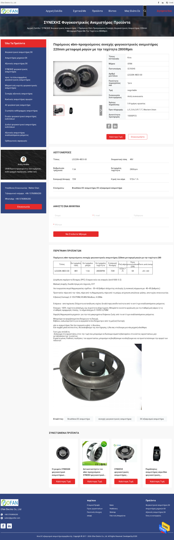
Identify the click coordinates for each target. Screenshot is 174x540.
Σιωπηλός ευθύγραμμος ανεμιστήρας (21, 111)
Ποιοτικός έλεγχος (94, 512)
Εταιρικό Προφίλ (93, 505)
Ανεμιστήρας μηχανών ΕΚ (16, 58)
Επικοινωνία (23, 206)
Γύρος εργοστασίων (94, 509)
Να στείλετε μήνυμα (76, 234)
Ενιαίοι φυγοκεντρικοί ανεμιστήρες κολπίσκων (21, 117)
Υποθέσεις (114, 509)
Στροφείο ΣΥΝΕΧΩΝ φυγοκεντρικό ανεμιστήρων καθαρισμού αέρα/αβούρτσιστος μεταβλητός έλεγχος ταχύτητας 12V (62, 472)
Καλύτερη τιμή (115, 137)
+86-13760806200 (33, 193)
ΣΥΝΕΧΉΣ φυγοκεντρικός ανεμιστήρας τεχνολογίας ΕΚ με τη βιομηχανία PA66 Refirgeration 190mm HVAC (124, 472)
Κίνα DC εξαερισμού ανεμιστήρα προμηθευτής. (55, 536)
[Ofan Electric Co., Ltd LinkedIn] (163, 2)
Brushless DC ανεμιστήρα (79, 419)
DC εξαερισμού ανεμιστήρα (152, 419)
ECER (135, 536)
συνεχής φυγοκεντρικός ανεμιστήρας (115, 419)
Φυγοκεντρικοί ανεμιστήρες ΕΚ (18, 52)
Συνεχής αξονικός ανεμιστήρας (19, 94)
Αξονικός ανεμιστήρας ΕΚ (16, 63)
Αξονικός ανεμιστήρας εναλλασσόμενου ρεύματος (17, 134)
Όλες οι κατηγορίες (153, 516)
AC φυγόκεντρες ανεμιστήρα (17, 105)
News (112, 505)
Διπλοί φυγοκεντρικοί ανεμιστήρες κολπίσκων (20, 125)
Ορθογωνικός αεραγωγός (16, 141)
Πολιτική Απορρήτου (117, 516)
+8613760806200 (23, 199)
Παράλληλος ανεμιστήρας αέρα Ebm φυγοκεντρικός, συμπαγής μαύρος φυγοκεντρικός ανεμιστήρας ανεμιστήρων (156, 472)
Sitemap (113, 512)
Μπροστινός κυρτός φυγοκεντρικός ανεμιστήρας (21, 86)
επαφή (89, 516)
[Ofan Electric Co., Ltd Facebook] (158, 2)
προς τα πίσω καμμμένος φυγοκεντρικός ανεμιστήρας (17, 78)
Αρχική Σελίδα (33, 28)
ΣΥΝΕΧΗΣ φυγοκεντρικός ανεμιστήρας (59, 28)
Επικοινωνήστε (138, 137)
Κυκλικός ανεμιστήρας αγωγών (18, 99)
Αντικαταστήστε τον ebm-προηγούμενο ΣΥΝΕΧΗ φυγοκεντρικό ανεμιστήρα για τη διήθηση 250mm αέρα (93, 472)
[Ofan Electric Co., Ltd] (9, 11)
